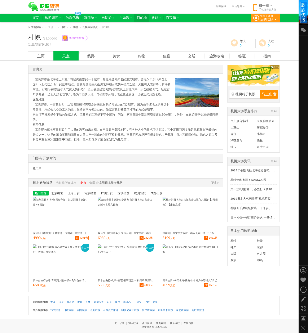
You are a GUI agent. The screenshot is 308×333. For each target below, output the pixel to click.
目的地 (142, 17)
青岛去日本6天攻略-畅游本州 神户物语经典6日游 (190, 280)
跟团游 (89, 17)
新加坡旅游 (148, 310)
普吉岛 (70, 302)
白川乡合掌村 (239, 121)
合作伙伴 (147, 323)
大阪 (233, 253)
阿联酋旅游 (198, 310)
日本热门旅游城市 (243, 231)
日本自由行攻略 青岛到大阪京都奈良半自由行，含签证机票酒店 (60, 281)
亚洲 (50, 27)
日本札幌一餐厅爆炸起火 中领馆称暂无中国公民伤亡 (264, 217)
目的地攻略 (34, 27)
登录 (262, 15)
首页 (35, 17)
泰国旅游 (82, 310)
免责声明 (161, 323)
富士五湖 (263, 147)
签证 (242, 56)
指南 (267, 56)
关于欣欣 (119, 323)
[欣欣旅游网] (43, 6)
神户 (233, 247)
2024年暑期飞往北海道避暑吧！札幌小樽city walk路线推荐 (268, 170)
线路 (91, 56)
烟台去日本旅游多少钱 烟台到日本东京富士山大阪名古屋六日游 (124, 234)
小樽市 (261, 134)
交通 (191, 56)
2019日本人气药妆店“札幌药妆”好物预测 (256, 198)
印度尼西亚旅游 (130, 310)
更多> (274, 111)
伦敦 (147, 302)
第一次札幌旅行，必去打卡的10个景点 (255, 189)
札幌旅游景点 (90, 27)
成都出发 (156, 193)
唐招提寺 (263, 127)
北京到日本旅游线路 (109, 182)
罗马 (79, 302)
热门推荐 (41, 193)
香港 (52, 302)
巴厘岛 (137, 302)
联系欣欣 (175, 323)
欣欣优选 (72, 17)
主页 (41, 56)
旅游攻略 (216, 56)
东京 (233, 260)
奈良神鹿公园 (265, 121)
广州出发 (107, 193)
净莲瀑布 (236, 140)
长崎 (260, 240)
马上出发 (269, 94)
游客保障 (221, 6)
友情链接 (189, 323)
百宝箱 (171, 17)
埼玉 (233, 147)
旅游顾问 (51, 17)
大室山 (234, 127)
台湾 (60, 302)
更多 (155, 302)
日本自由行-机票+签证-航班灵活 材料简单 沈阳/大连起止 (125, 281)
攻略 (155, 17)
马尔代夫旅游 (110, 310)
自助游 (107, 17)
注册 (270, 15)
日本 (63, 27)
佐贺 (233, 134)
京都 (260, 247)
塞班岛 (127, 302)
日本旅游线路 (43, 182)
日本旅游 (68, 310)
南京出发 (90, 193)
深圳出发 (123, 193)
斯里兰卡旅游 (165, 310)
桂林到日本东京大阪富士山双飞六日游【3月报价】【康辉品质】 (188, 234)
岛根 (260, 140)
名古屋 (261, 253)
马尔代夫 (99, 302)
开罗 (88, 302)
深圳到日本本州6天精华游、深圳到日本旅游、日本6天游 (60, 234)
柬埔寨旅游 (182, 310)
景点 (66, 56)
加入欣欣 (133, 323)
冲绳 (260, 260)
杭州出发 (140, 193)
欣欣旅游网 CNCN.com (154, 326)
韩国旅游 (55, 310)
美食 (116, 56)
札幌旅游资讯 (240, 161)
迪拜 (117, 302)
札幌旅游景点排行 (243, 111)
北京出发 (57, 193)
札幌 (75, 27)
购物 (141, 56)
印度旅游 (95, 310)
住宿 (166, 56)
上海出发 (74, 193)
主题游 (124, 17)
